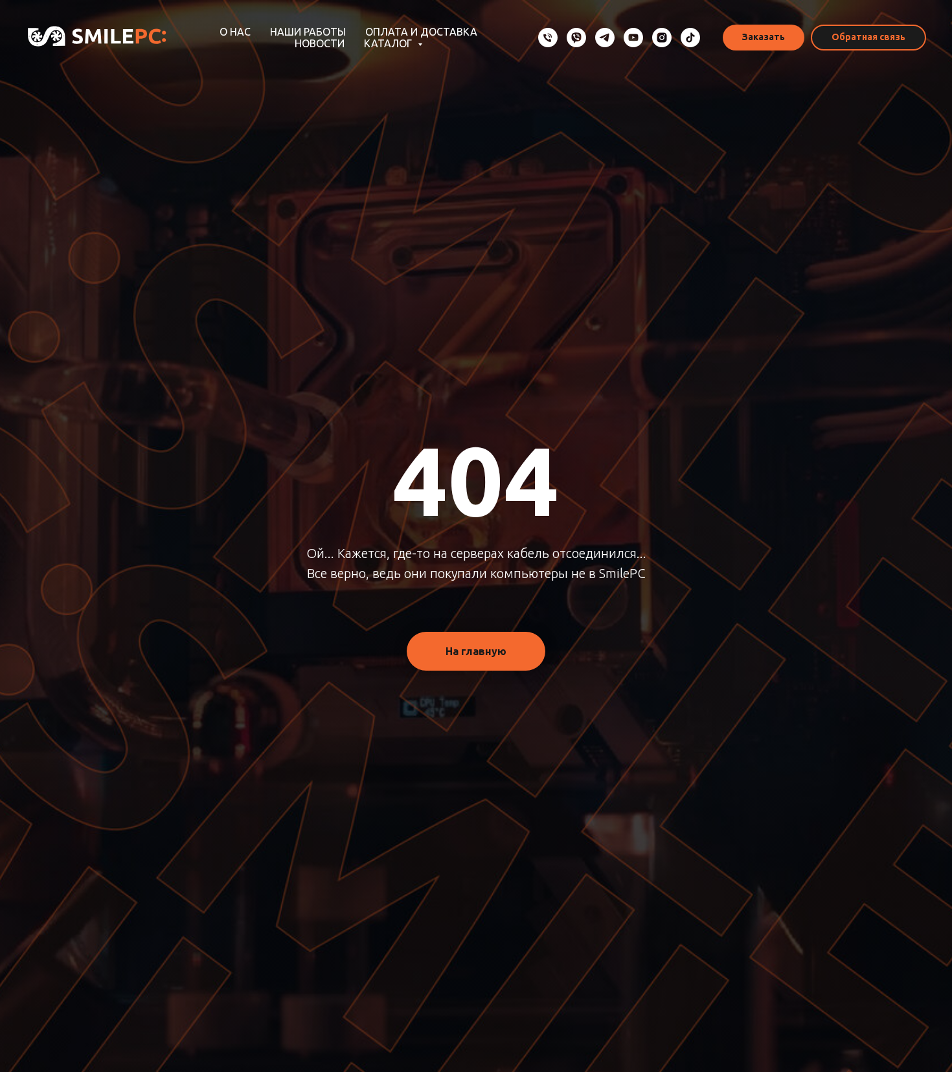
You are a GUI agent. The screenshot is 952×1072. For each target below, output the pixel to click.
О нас (235, 32)
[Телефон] (548, 37)
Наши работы (308, 32)
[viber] (576, 37)
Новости (320, 43)
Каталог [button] (389, 43)
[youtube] (633, 37)
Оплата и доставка (421, 32)
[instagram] (662, 37)
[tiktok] (690, 37)
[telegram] (605, 37)
